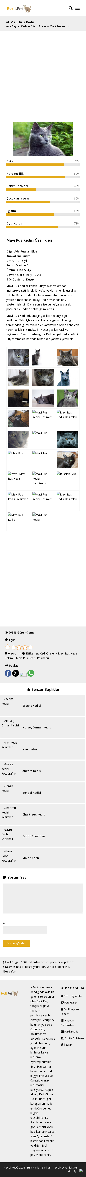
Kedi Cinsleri (47, 653)
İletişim (67, 1044)
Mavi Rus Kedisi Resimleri (32, 658)
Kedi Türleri (40, 26)
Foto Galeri (71, 1002)
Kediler (25, 26)
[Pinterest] (81, 1172)
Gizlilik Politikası (74, 1038)
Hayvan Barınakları (67, 1023)
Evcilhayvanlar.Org (66, 1167)
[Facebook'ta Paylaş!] (8, 675)
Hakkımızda (71, 1031)
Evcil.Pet (11, 1167)
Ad (5, 923)
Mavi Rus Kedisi (22, 22)
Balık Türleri (38, 1099)
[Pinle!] (23, 675)
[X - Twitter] (75, 1172)
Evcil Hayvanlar (43, 987)
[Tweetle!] (15, 675)
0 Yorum (13, 653)
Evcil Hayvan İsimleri (70, 1011)
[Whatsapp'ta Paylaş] (30, 675)
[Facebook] (69, 1172)
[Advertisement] (43, 74)
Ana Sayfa (12, 26)
